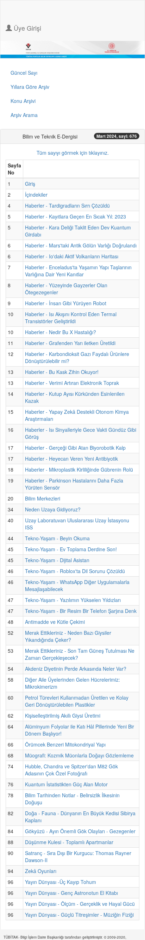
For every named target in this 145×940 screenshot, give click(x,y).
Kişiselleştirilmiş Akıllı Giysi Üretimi (62, 715)
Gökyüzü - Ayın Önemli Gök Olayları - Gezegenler (80, 831)
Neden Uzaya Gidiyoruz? (53, 509)
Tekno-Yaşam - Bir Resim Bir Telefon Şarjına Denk (81, 610)
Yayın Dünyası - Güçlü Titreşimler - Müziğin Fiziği (79, 914)
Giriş (30, 183)
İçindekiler (36, 194)
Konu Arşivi (23, 100)
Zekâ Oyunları (40, 870)
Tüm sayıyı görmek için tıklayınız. (73, 152)
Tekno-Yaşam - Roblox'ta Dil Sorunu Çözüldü (75, 571)
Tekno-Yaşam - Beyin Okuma (57, 538)
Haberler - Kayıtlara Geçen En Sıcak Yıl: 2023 (75, 216)
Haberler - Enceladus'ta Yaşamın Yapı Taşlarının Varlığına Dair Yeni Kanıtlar (78, 271)
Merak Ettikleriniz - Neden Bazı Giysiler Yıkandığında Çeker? (68, 636)
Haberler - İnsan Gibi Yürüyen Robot (65, 303)
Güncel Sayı (24, 72)
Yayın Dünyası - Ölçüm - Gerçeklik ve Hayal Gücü (80, 903)
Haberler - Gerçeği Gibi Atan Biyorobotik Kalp (75, 447)
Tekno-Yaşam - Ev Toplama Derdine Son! (71, 549)
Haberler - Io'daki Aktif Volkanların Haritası (71, 256)
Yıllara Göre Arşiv (30, 86)
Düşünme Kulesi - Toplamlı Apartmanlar (69, 842)
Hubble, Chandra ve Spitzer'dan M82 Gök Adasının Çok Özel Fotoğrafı (71, 770)
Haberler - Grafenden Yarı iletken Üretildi (70, 342)
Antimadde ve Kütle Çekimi (55, 621)
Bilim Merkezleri (42, 498)
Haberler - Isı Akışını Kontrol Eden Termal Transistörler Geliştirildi (70, 318)
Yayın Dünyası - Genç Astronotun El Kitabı (71, 892)
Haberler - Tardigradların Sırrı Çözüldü (67, 205)
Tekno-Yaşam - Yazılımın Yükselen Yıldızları (73, 599)
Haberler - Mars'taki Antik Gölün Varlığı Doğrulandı (81, 245)
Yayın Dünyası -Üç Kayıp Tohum (60, 881)
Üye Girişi (26, 27)
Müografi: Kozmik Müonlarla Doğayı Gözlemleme (79, 755)
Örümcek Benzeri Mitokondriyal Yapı (65, 744)
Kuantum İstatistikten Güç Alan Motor (66, 784)
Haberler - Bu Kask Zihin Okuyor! (62, 371)
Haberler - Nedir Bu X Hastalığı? (60, 332)
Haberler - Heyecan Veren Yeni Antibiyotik (71, 458)
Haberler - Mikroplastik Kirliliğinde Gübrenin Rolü (79, 469)
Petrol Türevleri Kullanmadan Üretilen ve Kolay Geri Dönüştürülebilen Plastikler (76, 701)
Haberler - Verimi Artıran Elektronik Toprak (72, 382)
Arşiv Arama (24, 114)
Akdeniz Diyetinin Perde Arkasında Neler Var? (75, 668)
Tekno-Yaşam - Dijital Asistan (57, 560)
